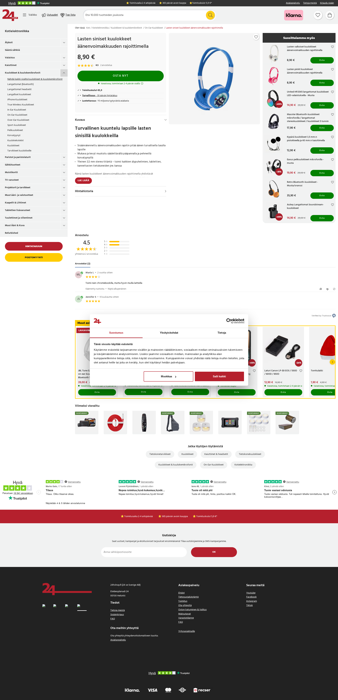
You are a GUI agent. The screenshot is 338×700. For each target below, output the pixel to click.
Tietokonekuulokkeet (250, 454)
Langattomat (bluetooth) (20, 84)
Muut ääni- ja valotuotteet (19, 195)
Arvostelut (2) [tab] (82, 264)
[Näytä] (165, 191)
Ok (214, 552)
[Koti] (10, 15)
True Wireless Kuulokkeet (20, 105)
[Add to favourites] (256, 37)
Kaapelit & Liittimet (15, 203)
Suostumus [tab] (116, 332)
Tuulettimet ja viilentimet (18, 218)
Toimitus (182, 601)
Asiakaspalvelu (293, 3)
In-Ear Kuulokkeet (16, 110)
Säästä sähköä (12, 50)
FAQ (112, 619)
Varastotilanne (186, 618)
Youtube (250, 593)
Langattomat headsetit (19, 89)
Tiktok (249, 605)
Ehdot (181, 593)
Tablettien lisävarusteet (17, 210)
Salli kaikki (219, 376)
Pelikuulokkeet (15, 130)
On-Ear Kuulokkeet (17, 115)
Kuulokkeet (13, 146)
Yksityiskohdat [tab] (169, 332)
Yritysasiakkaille (186, 631)
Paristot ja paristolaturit (18, 157)
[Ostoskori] (329, 15)
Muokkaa (166, 376)
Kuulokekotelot (15, 141)
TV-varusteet (12, 180)
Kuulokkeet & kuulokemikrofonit (22, 73)
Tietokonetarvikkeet (160, 454)
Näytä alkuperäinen (117, 289)
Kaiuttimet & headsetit (216, 454)
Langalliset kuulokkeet (19, 95)
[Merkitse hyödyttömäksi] (328, 289)
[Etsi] (210, 15)
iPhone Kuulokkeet (17, 100)
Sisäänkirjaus (117, 615)
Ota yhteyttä (185, 605)
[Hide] (165, 120)
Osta (322, 60)
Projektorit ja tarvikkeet (17, 188)
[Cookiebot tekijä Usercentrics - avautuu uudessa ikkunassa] (229, 321)
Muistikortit (11, 172)
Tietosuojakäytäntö (188, 597)
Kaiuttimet (11, 65)
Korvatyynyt (13, 135)
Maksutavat (184, 614)
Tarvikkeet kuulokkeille (19, 151)
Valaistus (10, 58)
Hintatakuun (33, 246)
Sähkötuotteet (12, 165)
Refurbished (11, 233)
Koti (88, 28)
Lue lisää (83, 181)
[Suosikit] (318, 15)
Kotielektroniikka (17, 31)
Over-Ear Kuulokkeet (18, 120)
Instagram (251, 601)
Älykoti (9, 43)
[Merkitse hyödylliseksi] (321, 289)
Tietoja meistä (310, 3)
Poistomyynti (34, 257)
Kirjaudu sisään (327, 3)
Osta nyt (120, 75)
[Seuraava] (332, 362)
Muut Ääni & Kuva (14, 225)
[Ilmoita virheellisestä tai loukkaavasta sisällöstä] (334, 289)
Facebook (251, 597)
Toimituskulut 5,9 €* (202, 3)
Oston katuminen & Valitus (192, 610)
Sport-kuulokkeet (16, 125)
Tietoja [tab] (222, 332)
